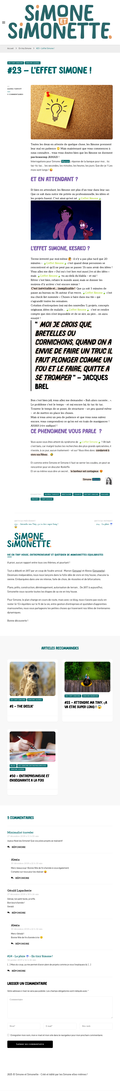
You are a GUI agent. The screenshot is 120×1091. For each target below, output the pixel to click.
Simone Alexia (33, 63)
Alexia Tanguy (14, 89)
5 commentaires (16, 94)
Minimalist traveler (20, 832)
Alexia (96, 479)
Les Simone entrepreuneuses (32, 766)
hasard (105, 494)
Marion (65, 161)
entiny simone (91, 494)
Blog (13, 766)
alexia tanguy (52, 494)
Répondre (18, 847)
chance (78, 494)
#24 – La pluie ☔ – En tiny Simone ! (30, 956)
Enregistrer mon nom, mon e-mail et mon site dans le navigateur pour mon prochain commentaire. (57, 1035)
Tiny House (46, 499)
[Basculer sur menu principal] (3, 22)
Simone (77, 570)
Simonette (98, 570)
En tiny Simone (15, 63)
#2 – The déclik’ (21, 706)
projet (35, 499)
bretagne (66, 494)
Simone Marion (90, 696)
